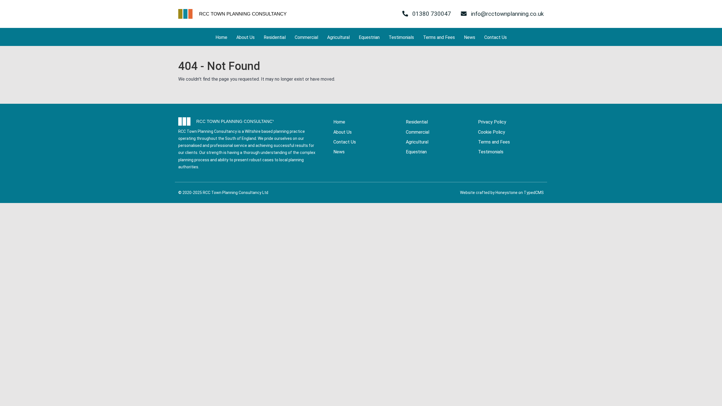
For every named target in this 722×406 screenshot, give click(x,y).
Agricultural (338, 37)
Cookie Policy (491, 132)
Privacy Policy (492, 122)
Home (221, 37)
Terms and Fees (439, 37)
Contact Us (495, 37)
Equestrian (369, 37)
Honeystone (507, 192)
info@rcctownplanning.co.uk (507, 13)
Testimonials (401, 37)
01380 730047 (431, 13)
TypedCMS (534, 192)
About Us (245, 37)
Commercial (306, 37)
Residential (275, 37)
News (469, 37)
